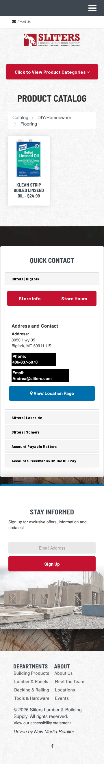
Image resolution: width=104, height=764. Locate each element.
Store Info (30, 298)
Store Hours (74, 298)
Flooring (28, 123)
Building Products (31, 673)
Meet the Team (69, 681)
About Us (63, 673)
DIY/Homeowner (54, 117)
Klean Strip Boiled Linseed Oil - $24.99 (29, 190)
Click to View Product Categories (51, 72)
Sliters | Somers (26, 431)
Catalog (20, 117)
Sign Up (52, 564)
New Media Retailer (54, 731)
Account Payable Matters (34, 446)
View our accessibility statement (42, 722)
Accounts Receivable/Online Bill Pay (44, 460)
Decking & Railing (31, 690)
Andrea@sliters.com (32, 378)
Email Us (24, 22)
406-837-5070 (25, 362)
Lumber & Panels (31, 681)
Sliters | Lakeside (27, 417)
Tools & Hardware (31, 698)
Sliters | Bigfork (25, 278)
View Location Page (53, 393)
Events (62, 698)
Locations (65, 690)
